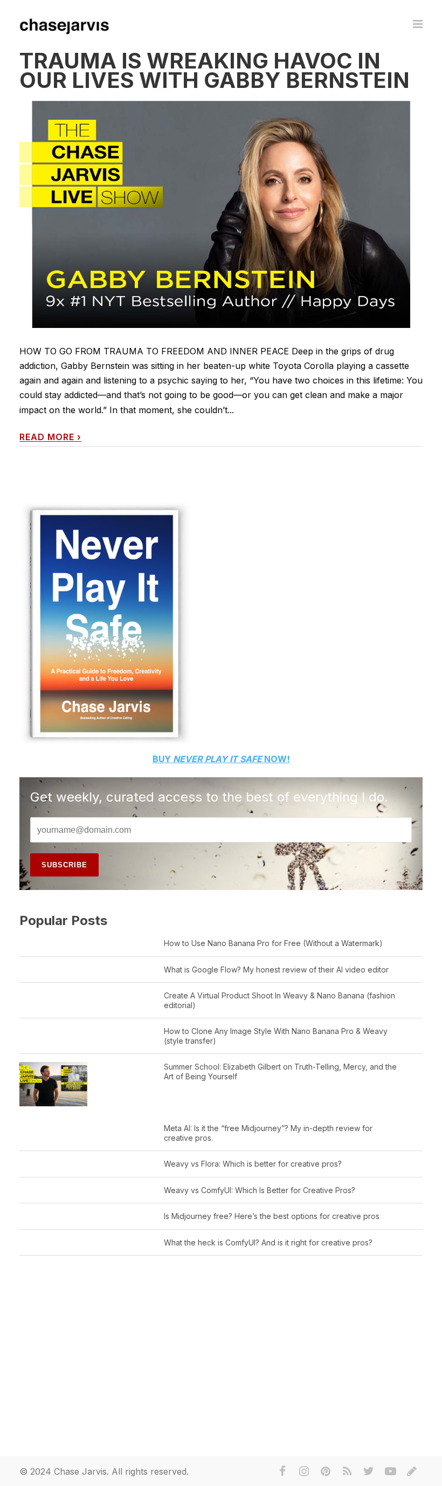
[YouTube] (390, 1471)
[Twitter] (368, 1471)
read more (50, 437)
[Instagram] (304, 1471)
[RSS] (347, 1471)
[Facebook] (282, 1471)
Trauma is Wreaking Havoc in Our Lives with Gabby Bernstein (214, 70)
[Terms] (412, 1471)
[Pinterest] (325, 1471)
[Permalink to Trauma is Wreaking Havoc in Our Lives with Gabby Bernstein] (221, 214)
